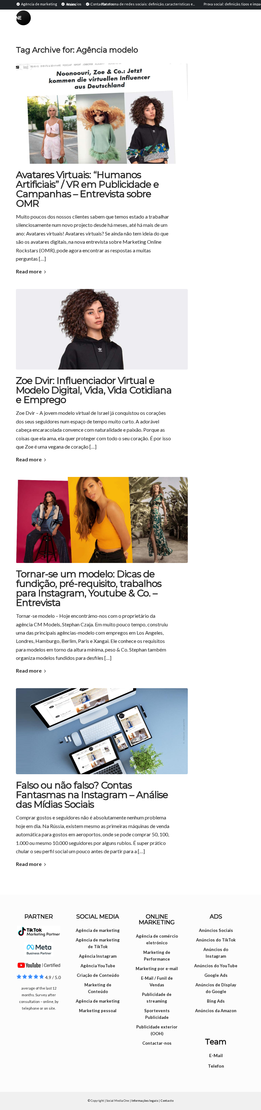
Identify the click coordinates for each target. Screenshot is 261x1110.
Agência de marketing (98, 930)
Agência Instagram (97, 956)
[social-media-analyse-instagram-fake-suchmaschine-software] (102, 731)
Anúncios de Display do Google (215, 988)
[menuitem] (37, 4)
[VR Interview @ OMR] (102, 113)
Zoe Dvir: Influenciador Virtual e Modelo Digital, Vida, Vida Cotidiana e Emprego (94, 390)
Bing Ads (216, 1001)
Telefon (216, 1066)
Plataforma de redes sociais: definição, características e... (137, 4)
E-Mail (216, 1055)
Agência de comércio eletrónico (157, 939)
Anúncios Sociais (216, 930)
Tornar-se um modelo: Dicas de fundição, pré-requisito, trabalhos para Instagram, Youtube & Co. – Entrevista (88, 588)
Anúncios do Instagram (215, 953)
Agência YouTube (98, 965)
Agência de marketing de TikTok (98, 943)
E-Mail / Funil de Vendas (157, 981)
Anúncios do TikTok (216, 939)
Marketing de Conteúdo (97, 988)
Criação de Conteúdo (98, 975)
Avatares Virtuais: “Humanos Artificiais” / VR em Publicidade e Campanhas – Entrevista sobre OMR (87, 189)
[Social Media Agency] (73, 24)
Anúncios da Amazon (215, 1010)
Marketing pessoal (97, 1010)
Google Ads (216, 975)
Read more (29, 271)
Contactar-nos (157, 1043)
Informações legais (144, 1100)
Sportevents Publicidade (157, 1014)
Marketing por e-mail (157, 968)
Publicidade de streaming (157, 998)
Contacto (166, 1100)
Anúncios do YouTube (215, 965)
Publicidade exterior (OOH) (157, 1030)
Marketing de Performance (156, 956)
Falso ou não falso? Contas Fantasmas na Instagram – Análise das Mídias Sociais (92, 794)
